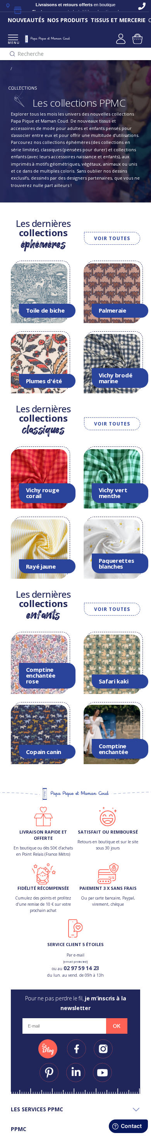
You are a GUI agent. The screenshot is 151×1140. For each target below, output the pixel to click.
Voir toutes (112, 238)
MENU (13, 42)
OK (116, 1026)
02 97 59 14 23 (81, 968)
